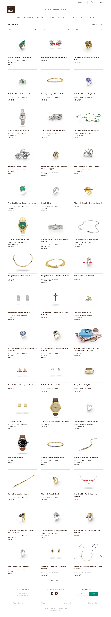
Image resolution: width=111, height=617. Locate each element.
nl (102, 2)
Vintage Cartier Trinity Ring (82, 385)
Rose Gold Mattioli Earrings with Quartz (20, 385)
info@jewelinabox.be (23, 595)
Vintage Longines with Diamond (18, 130)
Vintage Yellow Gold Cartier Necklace (20, 276)
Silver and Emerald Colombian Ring (19, 57)
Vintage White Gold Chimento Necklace (86, 239)
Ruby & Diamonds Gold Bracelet (18, 494)
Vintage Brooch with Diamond (17, 166)
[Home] (55, 9)
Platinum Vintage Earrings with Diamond (54, 57)
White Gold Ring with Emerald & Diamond (21, 94)
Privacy (43, 603)
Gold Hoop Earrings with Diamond (19, 312)
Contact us (90, 17)
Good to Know (72, 17)
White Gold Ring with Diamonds (84, 276)
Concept (51, 17)
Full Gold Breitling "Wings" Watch (19, 239)
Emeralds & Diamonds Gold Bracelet (86, 457)
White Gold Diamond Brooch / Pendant (86, 166)
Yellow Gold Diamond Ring (82, 312)
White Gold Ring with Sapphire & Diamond (87, 94)
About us (60, 17)
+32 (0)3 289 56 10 (23, 593)
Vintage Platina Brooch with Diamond (53, 130)
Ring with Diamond (47, 203)
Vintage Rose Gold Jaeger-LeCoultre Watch (55, 421)
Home (18, 17)
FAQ (82, 17)
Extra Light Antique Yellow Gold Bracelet (54, 94)
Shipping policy (92, 603)
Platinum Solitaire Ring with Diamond (86, 421)
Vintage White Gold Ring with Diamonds (54, 530)
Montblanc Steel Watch (15, 457)
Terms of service (18, 603)
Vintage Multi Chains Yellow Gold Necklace (55, 276)
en (100, 2)
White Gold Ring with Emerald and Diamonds (22, 203)
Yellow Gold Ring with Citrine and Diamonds (88, 203)
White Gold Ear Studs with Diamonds (53, 385)
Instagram (57, 593)
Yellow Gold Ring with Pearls (50, 494)
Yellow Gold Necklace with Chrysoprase (87, 130)
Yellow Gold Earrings (15, 421)
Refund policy (68, 603)
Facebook (53, 593)
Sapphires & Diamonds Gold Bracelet (53, 457)
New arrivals (28, 17)
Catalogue (39, 17)
